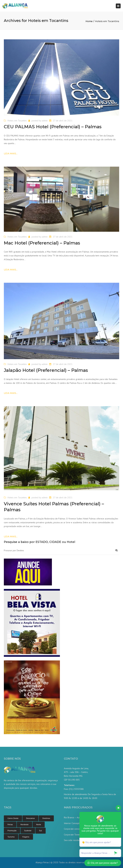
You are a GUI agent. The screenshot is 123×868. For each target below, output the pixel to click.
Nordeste (24, 824)
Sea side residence (73, 840)
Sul (40, 830)
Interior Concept (71, 823)
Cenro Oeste (13, 818)
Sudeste (27, 830)
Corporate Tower (72, 834)
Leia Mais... (10, 153)
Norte (38, 824)
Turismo (11, 837)
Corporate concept (73, 828)
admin (45, 120)
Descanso (30, 818)
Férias (10, 824)
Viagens (25, 837)
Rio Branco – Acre (72, 817)
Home (89, 21)
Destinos (46, 818)
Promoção (12, 830)
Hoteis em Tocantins (17, 120)
